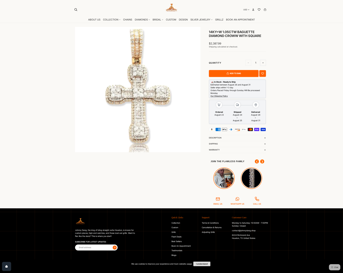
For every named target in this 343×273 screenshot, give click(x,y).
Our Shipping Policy (219, 96)
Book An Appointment (181, 246)
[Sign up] (115, 247)
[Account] (253, 10)
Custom (175, 227)
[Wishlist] (259, 10)
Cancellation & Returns (211, 227)
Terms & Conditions (210, 223)
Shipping (213, 144)
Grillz (174, 232)
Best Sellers (177, 241)
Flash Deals (176, 237)
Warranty (214, 150)
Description (215, 138)
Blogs (174, 255)
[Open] (6, 266)
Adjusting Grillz (208, 232)
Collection (176, 223)
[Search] (76, 10)
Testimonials (177, 250)
